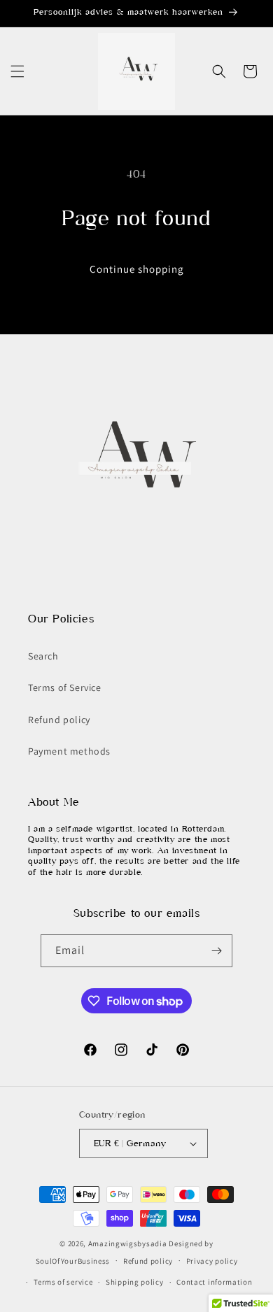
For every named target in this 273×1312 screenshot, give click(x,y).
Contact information (214, 1282)
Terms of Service (65, 687)
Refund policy (59, 719)
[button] (17, 71)
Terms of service (63, 1282)
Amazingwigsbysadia (127, 1243)
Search (43, 656)
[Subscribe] (216, 950)
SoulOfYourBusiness (73, 1260)
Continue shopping (137, 269)
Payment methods (69, 751)
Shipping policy (135, 1282)
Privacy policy (212, 1261)
